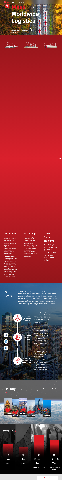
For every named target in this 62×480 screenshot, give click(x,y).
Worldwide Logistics (15, 2)
